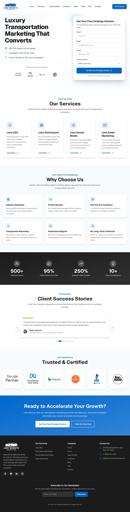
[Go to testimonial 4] (65, 341)
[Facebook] (5, 474)
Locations (66, 6)
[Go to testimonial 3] (62, 341)
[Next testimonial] (112, 327)
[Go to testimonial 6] (69, 341)
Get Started (119, 6)
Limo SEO (39, 448)
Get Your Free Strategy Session (52, 424)
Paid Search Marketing (44, 451)
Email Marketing (41, 459)
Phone (79, 50)
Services (40, 6)
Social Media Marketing (44, 455)
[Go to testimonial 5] (67, 341)
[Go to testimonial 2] (59, 341)
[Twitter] (11, 474)
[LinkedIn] (17, 474)
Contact (98, 6)
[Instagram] (22, 474)
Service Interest (82, 59)
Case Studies (54, 6)
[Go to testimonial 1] (56, 341)
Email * (79, 41)
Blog (83, 6)
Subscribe (81, 494)
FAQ (89, 6)
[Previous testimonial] (17, 327)
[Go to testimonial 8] (73, 341)
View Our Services (83, 424)
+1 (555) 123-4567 (109, 454)
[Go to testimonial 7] (71, 341)
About (76, 6)
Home (32, 6)
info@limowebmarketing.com (114, 458)
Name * (79, 32)
